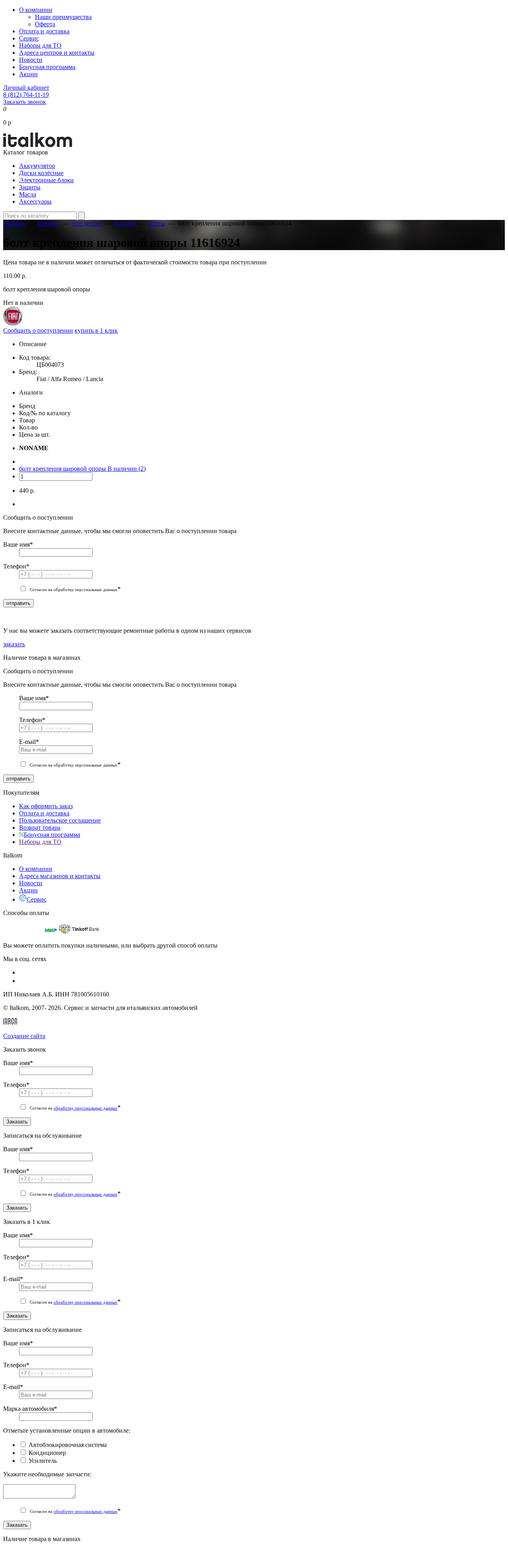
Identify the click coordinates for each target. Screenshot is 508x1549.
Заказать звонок (24, 101)
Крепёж (124, 223)
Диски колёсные (41, 173)
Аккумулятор (37, 165)
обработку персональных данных (85, 1108)
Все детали (87, 223)
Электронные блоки (46, 180)
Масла (27, 194)
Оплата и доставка (44, 31)
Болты (156, 223)
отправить (18, 603)
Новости (30, 59)
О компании (35, 9)
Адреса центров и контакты (56, 52)
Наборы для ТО (40, 45)
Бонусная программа (47, 67)
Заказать (17, 1122)
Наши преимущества (63, 16)
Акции (28, 74)
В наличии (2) (127, 468)
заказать (14, 644)
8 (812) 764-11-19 (26, 94)
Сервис (29, 38)
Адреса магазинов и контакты (59, 876)
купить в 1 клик (96, 330)
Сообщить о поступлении (38, 330)
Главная (14, 223)
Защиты (29, 187)
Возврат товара (39, 827)
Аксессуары (35, 201)
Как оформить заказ (46, 806)
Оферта (45, 24)
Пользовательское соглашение (60, 820)
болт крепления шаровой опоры (63, 468)
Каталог (48, 223)
